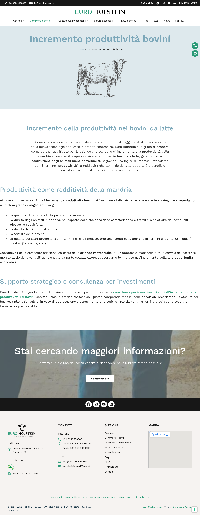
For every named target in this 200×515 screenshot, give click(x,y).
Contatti (109, 471)
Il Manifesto (111, 467)
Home (80, 49)
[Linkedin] (174, 3)
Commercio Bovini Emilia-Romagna (69, 497)
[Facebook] (157, 3)
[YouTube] (169, 3)
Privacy (142, 507)
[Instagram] (163, 3)
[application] (23, 20)
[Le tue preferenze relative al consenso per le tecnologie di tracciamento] (195, 509)
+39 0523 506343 (16, 3)
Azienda (109, 433)
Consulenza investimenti (118, 442)
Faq (107, 457)
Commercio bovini (115, 437)
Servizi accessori (114, 447)
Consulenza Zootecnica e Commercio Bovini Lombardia (119, 497)
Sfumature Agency (182, 507)
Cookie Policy (155, 507)
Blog (107, 462)
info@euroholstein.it (43, 3)
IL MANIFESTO (189, 3)
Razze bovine (112, 452)
